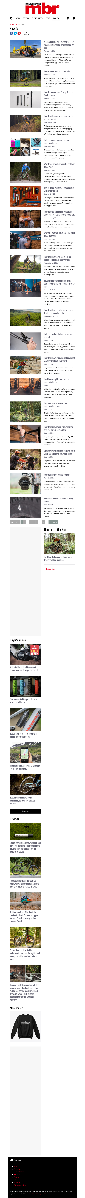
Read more (25, 811)
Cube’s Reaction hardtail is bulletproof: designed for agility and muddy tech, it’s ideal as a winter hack (25, 955)
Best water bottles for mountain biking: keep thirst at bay (23, 735)
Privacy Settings (48, 1194)
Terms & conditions (31, 1194)
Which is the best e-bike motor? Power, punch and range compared (24, 668)
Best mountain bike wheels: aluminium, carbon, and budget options (22, 800)
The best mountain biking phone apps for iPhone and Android (25, 767)
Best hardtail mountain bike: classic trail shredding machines (58, 558)
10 (43, 522)
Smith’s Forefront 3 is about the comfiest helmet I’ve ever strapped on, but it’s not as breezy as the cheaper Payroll (24, 917)
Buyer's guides (18, 640)
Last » (54, 522)
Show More (51, 569)
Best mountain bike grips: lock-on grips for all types (23, 700)
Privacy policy (40, 1194)
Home (12, 24)
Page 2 (24, 24)
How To (18, 24)
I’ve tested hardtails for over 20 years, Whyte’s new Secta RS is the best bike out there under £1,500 (24, 883)
